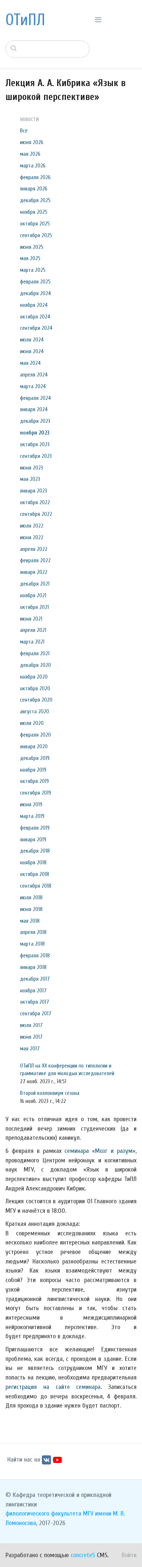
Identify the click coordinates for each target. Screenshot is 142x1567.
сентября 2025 (36, 235)
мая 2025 (30, 258)
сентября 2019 (35, 793)
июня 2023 (31, 467)
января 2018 (33, 967)
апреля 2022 (33, 549)
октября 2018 (34, 874)
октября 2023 (35, 444)
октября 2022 (35, 502)
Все (24, 130)
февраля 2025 (35, 281)
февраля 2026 (35, 177)
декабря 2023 (35, 421)
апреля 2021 (33, 630)
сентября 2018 (35, 886)
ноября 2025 (33, 212)
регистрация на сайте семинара (52, 1387)
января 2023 (33, 490)
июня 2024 (32, 351)
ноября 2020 (34, 676)
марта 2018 (32, 944)
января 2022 (33, 572)
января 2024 (34, 409)
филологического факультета (43, 1513)
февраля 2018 (35, 955)
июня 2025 (31, 247)
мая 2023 (30, 479)
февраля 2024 (35, 398)
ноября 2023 (35, 432)
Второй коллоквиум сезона (49, 1093)
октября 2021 (34, 607)
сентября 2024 (36, 328)
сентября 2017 (35, 1013)
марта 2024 (33, 386)
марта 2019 (32, 816)
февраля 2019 (35, 828)
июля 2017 (31, 1025)
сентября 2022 (36, 514)
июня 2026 (31, 142)
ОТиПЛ (25, 20)
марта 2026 (33, 165)
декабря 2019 (35, 758)
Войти (129, 1555)
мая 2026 (30, 154)
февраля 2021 (35, 653)
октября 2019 (34, 781)
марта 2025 (33, 270)
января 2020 (34, 746)
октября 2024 (35, 316)
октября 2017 (34, 1002)
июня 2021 (31, 618)
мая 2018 (30, 921)
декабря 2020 (35, 665)
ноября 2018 (33, 862)
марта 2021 (32, 641)
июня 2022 (31, 537)
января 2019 (33, 839)
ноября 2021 (33, 595)
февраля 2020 (35, 735)
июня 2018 (31, 909)
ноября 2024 (34, 305)
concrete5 (83, 1555)
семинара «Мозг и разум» (99, 1151)
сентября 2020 (36, 699)
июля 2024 (32, 339)
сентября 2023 (36, 456)
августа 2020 (34, 711)
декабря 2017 (35, 979)
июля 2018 (31, 897)
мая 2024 (30, 363)
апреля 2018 (33, 932)
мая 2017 (30, 1048)
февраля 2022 (35, 560)
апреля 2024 (34, 374)
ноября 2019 (33, 770)
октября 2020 (35, 688)
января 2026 (33, 188)
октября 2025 (35, 223)
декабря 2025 (35, 200)
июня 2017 (31, 1037)
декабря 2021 (35, 583)
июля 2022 (31, 525)
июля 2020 (32, 723)
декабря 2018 (35, 851)
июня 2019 (31, 804)
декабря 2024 (35, 293)
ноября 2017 (33, 990)
